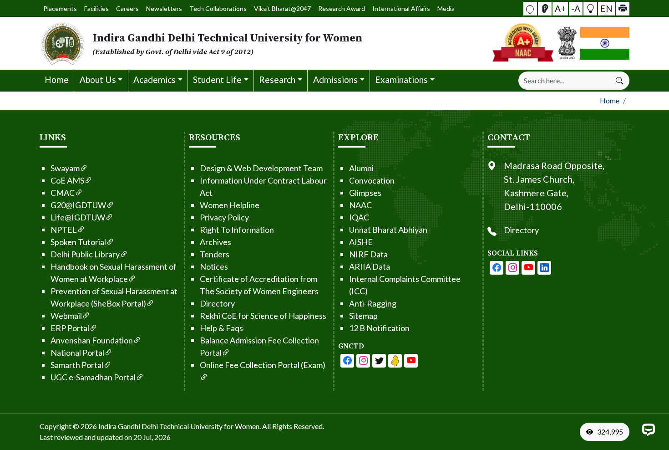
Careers (127, 8)
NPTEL (64, 230)
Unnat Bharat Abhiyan (388, 230)
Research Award (341, 8)
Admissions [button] (335, 79)
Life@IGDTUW (78, 217)
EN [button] (606, 8)
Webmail (66, 316)
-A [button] (575, 8)
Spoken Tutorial (78, 242)
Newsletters (164, 8)
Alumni (361, 168)
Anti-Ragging (372, 303)
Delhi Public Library (85, 254)
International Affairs (401, 8)
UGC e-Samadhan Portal (93, 377)
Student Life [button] (217, 79)
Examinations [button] (401, 79)
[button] (530, 8)
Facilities (96, 8)
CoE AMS (67, 180)
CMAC (63, 193)
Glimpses (365, 193)
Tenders (214, 254)
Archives (215, 242)
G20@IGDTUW (78, 205)
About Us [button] (98, 79)
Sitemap (363, 316)
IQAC (359, 217)
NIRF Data (368, 254)
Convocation (372, 180)
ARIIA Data (369, 266)
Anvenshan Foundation (92, 340)
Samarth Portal (77, 365)
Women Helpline (229, 205)
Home (57, 79)
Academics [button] (154, 79)
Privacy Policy (224, 217)
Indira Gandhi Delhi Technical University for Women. (179, 426)
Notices (214, 266)
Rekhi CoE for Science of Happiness (263, 316)
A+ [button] (560, 8)
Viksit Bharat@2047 (282, 8)
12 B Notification (379, 328)
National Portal (77, 353)
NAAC (360, 205)
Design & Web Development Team (261, 168)
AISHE (361, 242)
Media (446, 8)
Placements (60, 8)
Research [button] (277, 79)
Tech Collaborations (218, 8)
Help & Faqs (221, 328)
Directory (217, 303)
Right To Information (237, 230)
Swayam (65, 168)
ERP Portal (70, 328)
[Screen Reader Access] (545, 8)
